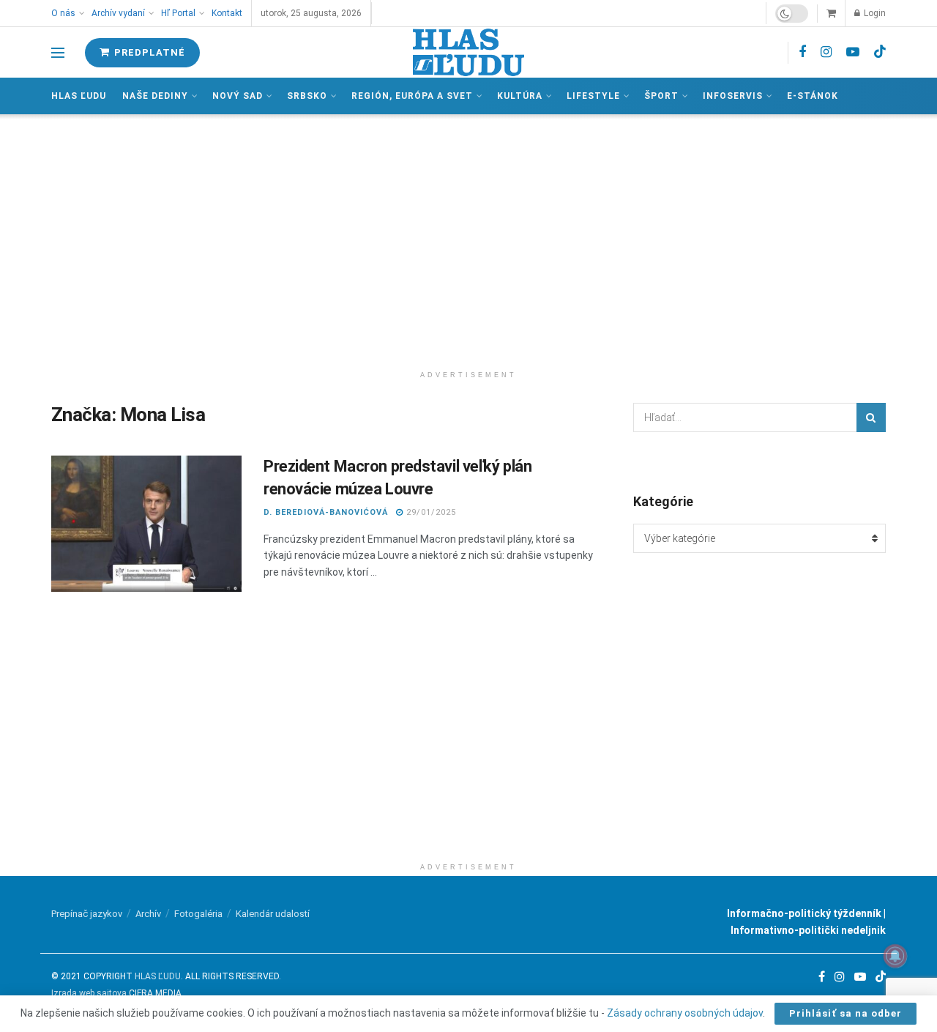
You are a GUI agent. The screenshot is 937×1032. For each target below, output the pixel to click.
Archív (148, 913)
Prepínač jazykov (86, 913)
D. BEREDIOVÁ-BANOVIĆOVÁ (326, 512)
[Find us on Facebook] (802, 52)
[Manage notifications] (895, 956)
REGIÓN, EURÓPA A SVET (412, 96)
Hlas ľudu (78, 96)
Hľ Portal (178, 13)
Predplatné (148, 52)
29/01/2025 (429, 512)
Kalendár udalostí (273, 913)
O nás (63, 13)
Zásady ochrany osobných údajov (685, 1013)
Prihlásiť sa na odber (845, 1013)
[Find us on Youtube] (852, 52)
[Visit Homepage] (468, 52)
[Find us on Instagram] (826, 52)
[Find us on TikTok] (880, 52)
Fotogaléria (198, 913)
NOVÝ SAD (237, 96)
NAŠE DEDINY (155, 96)
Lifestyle (593, 96)
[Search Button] (871, 417)
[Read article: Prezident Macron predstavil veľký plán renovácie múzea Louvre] (146, 524)
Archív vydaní (118, 13)
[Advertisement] (468, 238)
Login (874, 13)
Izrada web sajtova (89, 993)
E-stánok (812, 96)
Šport (661, 96)
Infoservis (733, 96)
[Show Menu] (57, 53)
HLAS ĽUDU (158, 976)
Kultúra (519, 96)
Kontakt (227, 13)
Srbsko (307, 96)
